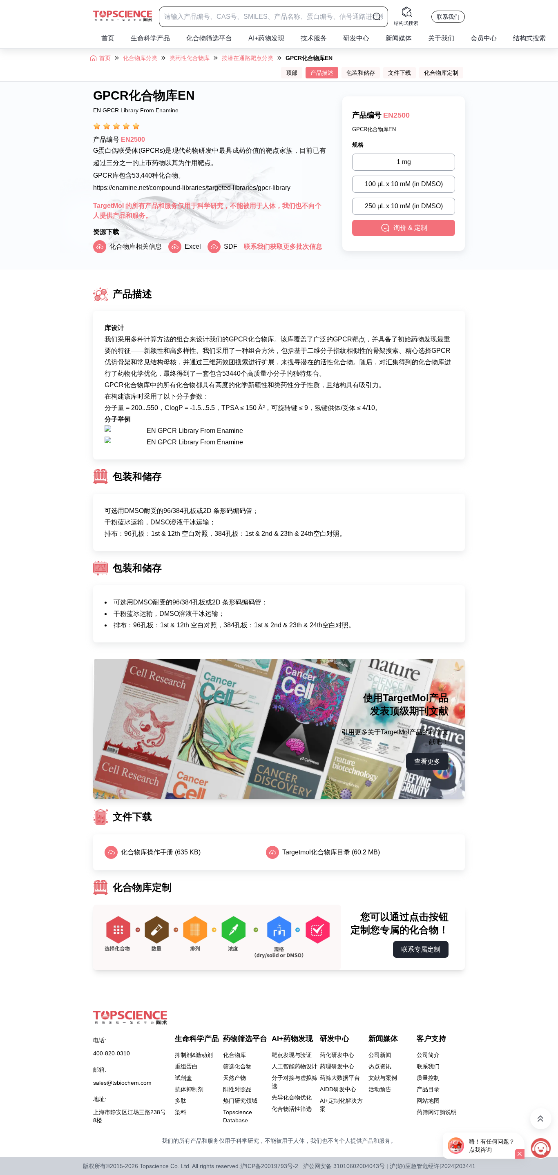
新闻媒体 (399, 38)
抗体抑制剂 (189, 1089)
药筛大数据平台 (340, 1078)
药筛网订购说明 (437, 1112)
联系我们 (448, 16)
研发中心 (356, 38)
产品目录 (428, 1089)
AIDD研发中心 (338, 1089)
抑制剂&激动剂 (194, 1055)
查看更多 (427, 761)
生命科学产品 (150, 38)
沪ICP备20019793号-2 (269, 1166)
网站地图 (428, 1100)
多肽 (180, 1100)
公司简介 (428, 1055)
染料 (180, 1112)
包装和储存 (360, 72)
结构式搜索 (529, 38)
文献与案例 (382, 1078)
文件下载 (399, 72)
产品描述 (321, 72)
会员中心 (484, 38)
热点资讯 (379, 1066)
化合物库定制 (441, 72)
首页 (107, 38)
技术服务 (314, 38)
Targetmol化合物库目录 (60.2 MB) (331, 852)
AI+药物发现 (266, 38)
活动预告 (379, 1089)
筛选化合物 (237, 1066)
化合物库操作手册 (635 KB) (161, 852)
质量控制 (428, 1078)
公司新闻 (379, 1055)
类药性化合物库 (190, 58)
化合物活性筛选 (292, 1109)
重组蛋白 (186, 1066)
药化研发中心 (337, 1055)
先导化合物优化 (292, 1097)
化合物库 (234, 1055)
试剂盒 (183, 1078)
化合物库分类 (140, 58)
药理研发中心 (337, 1066)
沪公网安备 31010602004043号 (344, 1166)
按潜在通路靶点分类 (247, 58)
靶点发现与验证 (292, 1055)
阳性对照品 (237, 1089)
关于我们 (441, 38)
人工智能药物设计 (294, 1066)
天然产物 (234, 1078)
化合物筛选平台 (209, 38)
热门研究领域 (240, 1100)
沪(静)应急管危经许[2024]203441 (432, 1166)
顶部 (291, 72)
